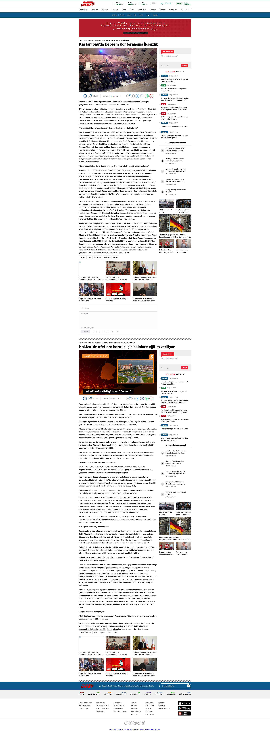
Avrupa (122, 15)
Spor (124, 10)
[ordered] (104, 331)
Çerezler (135, 729)
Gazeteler (173, 10)
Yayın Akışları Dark (102, 706)
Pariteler (158, 693)
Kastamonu (97, 257)
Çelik (95, 632)
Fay (89, 257)
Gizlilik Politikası (127, 729)
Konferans (107, 257)
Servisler (94, 10)
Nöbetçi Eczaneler (102, 708)
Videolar (153, 10)
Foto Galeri (142, 10)
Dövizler (134, 706)
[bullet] (107, 331)
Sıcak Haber (150, 714)
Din (135, 15)
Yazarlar (162, 10)
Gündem (105, 10)
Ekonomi (115, 10)
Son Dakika (83, 10)
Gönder (85, 332)
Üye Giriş (161, 703)
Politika (155, 15)
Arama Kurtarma (85, 632)
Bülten (129, 15)
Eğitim (141, 15)
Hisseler (147, 693)
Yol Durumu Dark (84, 706)
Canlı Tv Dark (100, 703)
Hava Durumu (121, 693)
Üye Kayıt (161, 706)
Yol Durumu (170, 693)
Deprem (82, 257)
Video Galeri (150, 706)
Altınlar (133, 703)
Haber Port (82, 40)
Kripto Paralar (185, 693)
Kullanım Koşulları (148, 729)
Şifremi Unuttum (164, 708)
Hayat (148, 15)
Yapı (115, 632)
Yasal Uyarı (157, 729)
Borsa (81, 693)
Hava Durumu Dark (85, 703)
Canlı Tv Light (83, 708)
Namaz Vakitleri (94, 693)
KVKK (140, 729)
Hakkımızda (112, 729)
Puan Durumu (135, 693)
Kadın (132, 10)
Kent (109, 632)
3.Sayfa (114, 15)
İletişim (119, 729)
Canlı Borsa (117, 703)
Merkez (115, 257)
